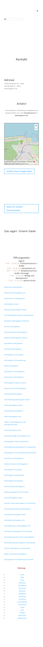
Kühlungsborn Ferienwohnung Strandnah (19, 559)
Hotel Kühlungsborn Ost (12, 417)
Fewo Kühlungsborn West (13, 498)
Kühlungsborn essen (11, 304)
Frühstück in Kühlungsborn (13, 458)
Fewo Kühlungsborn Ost (12, 430)
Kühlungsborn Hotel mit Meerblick (16, 441)
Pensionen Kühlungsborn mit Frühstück (18, 531)
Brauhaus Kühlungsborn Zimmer (15, 338)
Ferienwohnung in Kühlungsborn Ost (17, 526)
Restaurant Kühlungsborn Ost (14, 293)
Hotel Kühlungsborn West (13, 405)
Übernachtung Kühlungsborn (14, 486)
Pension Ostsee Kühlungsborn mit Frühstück (19, 503)
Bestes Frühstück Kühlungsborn (15, 554)
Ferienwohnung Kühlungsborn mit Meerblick (20, 447)
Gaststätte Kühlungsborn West (15, 515)
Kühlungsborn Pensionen (13, 470)
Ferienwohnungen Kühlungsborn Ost (17, 436)
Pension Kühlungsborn (12, 327)
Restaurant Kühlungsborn (13, 287)
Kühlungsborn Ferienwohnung (15, 360)
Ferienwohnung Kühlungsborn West (17, 400)
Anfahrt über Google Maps (19, 171)
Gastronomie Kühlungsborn (14, 377)
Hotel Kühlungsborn (11, 366)
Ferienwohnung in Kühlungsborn (15, 332)
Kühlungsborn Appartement (14, 475)
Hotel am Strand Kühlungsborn (15, 388)
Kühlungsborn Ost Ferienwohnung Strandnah (20, 453)
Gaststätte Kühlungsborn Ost (14, 520)
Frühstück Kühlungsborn (13, 349)
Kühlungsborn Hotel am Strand (15, 383)
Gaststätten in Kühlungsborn (14, 371)
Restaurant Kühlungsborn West (15, 310)
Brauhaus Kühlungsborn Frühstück (16, 321)
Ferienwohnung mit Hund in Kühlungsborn (19, 537)
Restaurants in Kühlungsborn (14, 298)
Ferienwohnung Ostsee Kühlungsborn (17, 509)
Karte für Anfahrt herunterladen (15, 208)
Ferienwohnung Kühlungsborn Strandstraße (19, 543)
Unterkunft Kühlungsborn (13, 394)
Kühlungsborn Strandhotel (13, 481)
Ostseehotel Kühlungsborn (13, 411)
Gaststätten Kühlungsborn (13, 343)
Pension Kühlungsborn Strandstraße (17, 548)
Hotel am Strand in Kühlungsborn (16, 464)
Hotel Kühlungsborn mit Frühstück (16, 492)
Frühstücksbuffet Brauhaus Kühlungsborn (19, 315)
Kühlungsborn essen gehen (14, 355)
